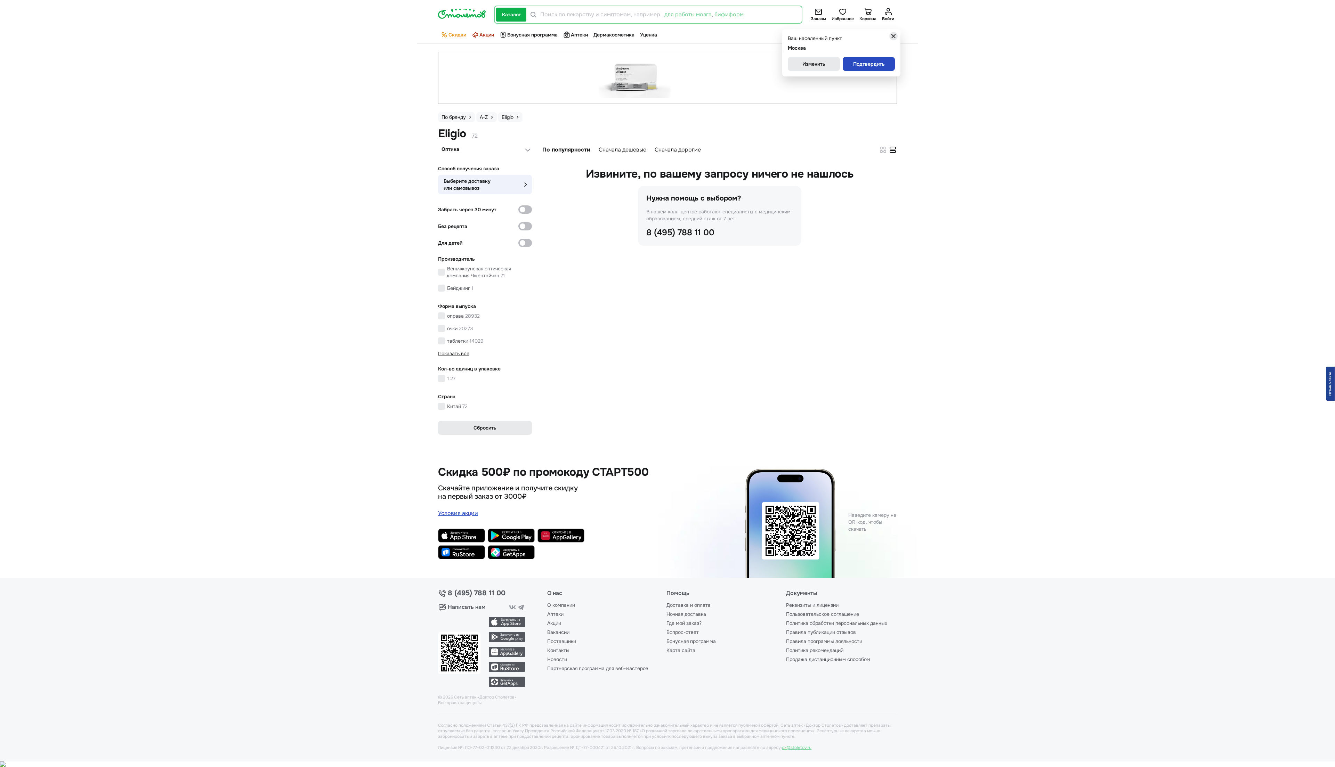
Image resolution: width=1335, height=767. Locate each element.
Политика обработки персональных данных (836, 623)
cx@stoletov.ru (796, 747)
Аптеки (579, 35)
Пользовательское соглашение (822, 614)
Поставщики (561, 641)
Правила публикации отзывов (821, 632)
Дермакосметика (613, 35)
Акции (486, 35)
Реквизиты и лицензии (812, 605)
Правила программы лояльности (824, 641)
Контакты (558, 650)
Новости (557, 659)
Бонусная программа (532, 35)
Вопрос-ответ (682, 632)
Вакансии (558, 632)
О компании (561, 605)
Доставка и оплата (688, 605)
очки (460, 328)
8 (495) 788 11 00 (680, 232)
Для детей (450, 243)
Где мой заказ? (684, 623)
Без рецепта (452, 226)
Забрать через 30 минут (467, 209)
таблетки (465, 341)
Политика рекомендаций (814, 650)
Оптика (450, 149)
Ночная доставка (686, 614)
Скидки (457, 35)
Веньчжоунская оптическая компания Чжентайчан (479, 272)
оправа (463, 316)
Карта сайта (680, 650)
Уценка (648, 35)
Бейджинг (460, 288)
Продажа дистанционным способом (828, 659)
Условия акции (458, 513)
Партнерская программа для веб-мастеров (597, 668)
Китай (457, 406)
